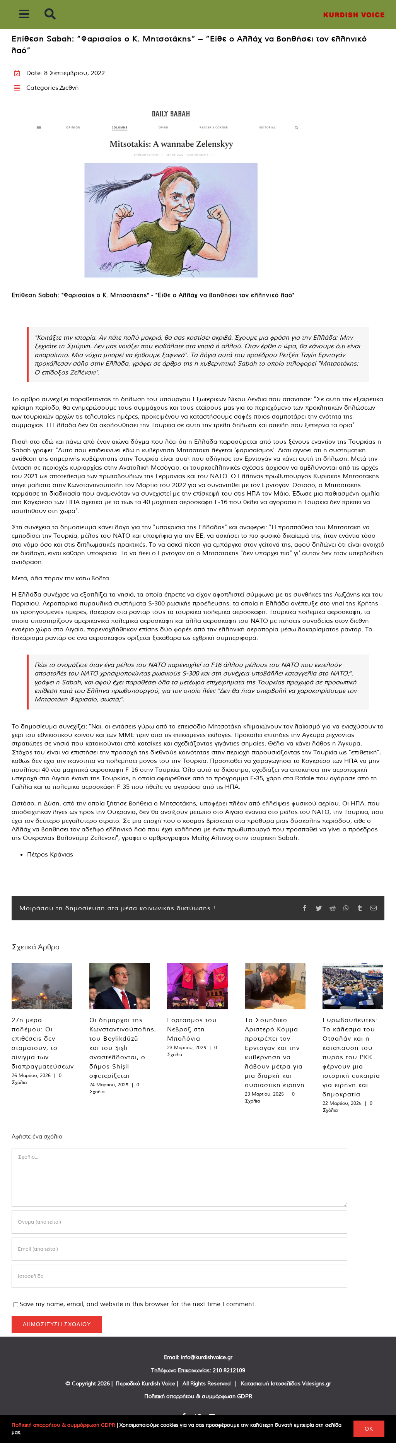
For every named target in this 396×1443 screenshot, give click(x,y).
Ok (369, 1429)
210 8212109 (229, 1370)
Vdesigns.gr (316, 1383)
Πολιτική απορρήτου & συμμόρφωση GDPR (198, 1396)
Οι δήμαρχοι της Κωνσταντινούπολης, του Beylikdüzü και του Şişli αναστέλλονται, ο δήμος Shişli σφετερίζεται (122, 1047)
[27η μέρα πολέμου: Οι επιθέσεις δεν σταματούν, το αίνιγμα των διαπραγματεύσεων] (42, 986)
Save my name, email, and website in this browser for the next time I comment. (137, 1304)
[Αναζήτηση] (50, 14)
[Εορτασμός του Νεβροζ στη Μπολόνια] (197, 986)
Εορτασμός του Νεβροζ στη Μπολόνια (192, 1029)
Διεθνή (69, 87)
